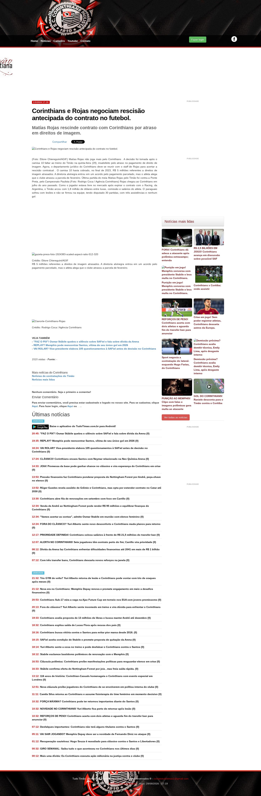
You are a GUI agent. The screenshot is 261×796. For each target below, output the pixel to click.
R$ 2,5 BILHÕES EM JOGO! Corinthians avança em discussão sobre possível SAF (207, 253)
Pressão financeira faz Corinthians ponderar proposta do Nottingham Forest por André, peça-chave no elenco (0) (96, 479)
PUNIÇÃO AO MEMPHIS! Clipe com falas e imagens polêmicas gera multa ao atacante (176, 403)
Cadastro (59, 40)
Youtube (72, 40)
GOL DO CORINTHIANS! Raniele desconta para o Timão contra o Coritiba (208, 400)
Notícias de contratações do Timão (53, 376)
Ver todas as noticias (175, 417)
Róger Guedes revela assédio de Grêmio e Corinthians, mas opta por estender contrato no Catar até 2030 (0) (96, 489)
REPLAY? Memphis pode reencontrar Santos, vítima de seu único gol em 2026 (81, 345)
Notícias (46, 40)
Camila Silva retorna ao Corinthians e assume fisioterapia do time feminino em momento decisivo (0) (97, 694)
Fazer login (197, 39)
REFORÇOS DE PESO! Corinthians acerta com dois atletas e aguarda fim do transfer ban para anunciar (176, 326)
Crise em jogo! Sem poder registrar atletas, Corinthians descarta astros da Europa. (207, 322)
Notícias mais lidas (43, 379)
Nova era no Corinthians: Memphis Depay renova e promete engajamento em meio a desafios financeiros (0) (92, 591)
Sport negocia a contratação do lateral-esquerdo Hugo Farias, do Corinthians (175, 362)
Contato (85, 40)
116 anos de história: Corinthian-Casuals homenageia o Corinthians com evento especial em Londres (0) (92, 678)
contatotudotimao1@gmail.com (171, 778)
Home (34, 40)
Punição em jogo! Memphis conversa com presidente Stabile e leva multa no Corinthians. (177, 288)
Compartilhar (59, 141)
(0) (90, 433)
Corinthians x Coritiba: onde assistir (207, 287)
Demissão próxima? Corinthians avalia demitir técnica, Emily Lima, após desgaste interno (207, 366)
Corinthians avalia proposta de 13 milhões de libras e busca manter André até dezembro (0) (91, 617)
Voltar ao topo (132, 790)
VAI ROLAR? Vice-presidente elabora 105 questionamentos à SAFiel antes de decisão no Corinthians (95, 348)
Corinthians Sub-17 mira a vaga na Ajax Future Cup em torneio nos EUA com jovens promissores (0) (96, 599)
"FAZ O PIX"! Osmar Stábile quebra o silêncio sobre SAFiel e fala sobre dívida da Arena (86, 341)
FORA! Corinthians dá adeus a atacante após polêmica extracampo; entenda (175, 255)
